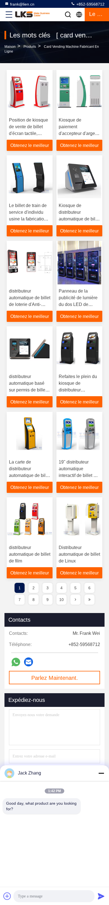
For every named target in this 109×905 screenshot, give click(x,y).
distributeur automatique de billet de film (29, 554)
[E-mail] (28, 662)
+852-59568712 (90, 4)
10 (61, 599)
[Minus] (101, 773)
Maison (10, 47)
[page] (75, 600)
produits (29, 47)
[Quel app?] (16, 662)
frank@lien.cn (22, 4)
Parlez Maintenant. (54, 678)
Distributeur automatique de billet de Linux (79, 554)
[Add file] (7, 896)
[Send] (101, 896)
